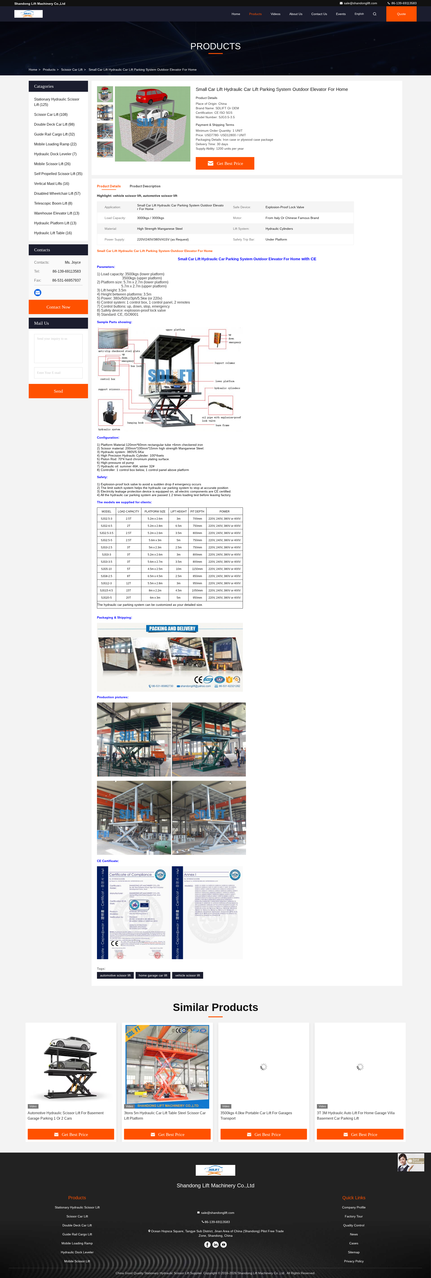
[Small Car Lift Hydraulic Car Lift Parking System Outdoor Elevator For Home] (152, 124)
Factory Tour (354, 1216)
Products (255, 14)
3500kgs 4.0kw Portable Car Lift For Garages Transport (160, 1115)
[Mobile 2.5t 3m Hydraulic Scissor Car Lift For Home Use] (360, 1067)
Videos (275, 14)
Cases (353, 1243)
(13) (56, 213)
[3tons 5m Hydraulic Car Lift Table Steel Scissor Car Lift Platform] (71, 1067)
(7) (55, 154)
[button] (105, 156)
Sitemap (354, 1252)
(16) (51, 184)
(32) (54, 134)
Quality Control (353, 1225)
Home (236, 14)
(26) (52, 164)
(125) (56, 102)
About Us (295, 14)
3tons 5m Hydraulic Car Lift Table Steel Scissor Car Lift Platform (68, 1115)
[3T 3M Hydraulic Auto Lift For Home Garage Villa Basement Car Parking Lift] (263, 1067)
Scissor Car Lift (72, 69)
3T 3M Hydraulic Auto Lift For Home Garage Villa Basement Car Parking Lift (259, 1115)
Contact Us (319, 14)
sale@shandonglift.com (361, 3)
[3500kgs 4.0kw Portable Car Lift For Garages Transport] (167, 1067)
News (354, 1234)
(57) (57, 193)
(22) (55, 144)
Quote (401, 14)
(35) (58, 174)
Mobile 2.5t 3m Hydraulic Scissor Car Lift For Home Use (357, 1115)
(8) (53, 203)
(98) (54, 124)
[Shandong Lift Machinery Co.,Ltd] (28, 14)
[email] (38, 292)
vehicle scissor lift (187, 975)
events (341, 14)
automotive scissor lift (115, 975)
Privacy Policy (354, 1261)
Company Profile (354, 1207)
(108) (51, 114)
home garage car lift (153, 975)
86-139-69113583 (404, 3)
